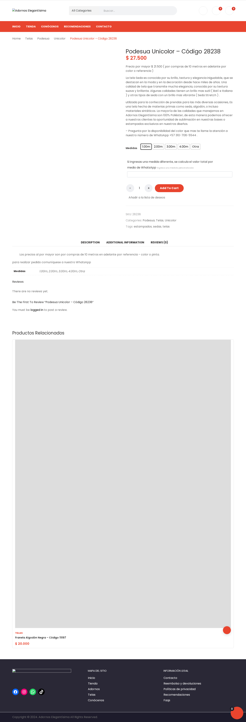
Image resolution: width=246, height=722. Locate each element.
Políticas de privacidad (180, 689)
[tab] (90, 242)
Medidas (131, 148)
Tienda (92, 683)
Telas (160, 220)
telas (166, 226)
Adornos (94, 689)
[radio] (146, 146)
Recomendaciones (177, 695)
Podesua (149, 220)
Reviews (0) (159, 242)
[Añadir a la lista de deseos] (227, 614)
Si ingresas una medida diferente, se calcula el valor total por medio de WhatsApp (170, 165)
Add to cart (169, 188)
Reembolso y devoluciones (182, 683)
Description (90, 242)
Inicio (91, 678)
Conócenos (96, 700)
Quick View (227, 622)
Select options (227, 630)
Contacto (170, 678)
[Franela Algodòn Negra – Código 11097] (123, 484)
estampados (143, 226)
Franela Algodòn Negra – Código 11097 (40, 637)
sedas (157, 226)
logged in (36, 310)
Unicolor (170, 220)
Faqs (167, 700)
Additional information (125, 242)
